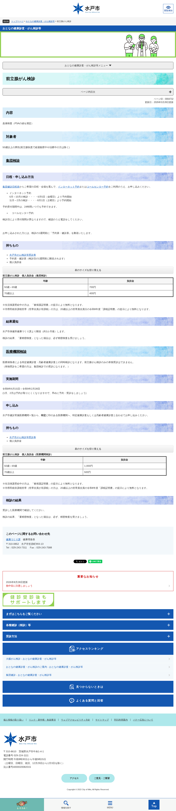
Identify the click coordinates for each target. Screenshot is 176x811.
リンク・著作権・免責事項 (42, 720)
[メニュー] (110, 804)
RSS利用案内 (121, 720)
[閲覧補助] (168, 8)
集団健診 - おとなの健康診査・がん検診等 (29, 675)
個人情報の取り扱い (13, 720)
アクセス (74, 778)
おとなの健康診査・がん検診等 (40, 21)
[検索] (66, 804)
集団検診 (13, 160)
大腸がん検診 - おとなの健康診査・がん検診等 (31, 658)
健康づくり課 (13, 539)
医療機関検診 (16, 351)
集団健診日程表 (11, 186)
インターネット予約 (69, 186)
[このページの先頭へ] (154, 804)
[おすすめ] (22, 804)
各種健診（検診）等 (18, 625)
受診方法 (11, 636)
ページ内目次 (88, 91)
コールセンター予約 (97, 186)
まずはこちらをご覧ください (24, 613)
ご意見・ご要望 (102, 778)
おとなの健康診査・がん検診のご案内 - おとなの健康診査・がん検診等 (44, 666)
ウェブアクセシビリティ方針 (75, 720)
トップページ (17, 21)
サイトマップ (102, 720)
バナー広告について (143, 720)
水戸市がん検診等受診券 (22, 255)
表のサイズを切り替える (88, 270)
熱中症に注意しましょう (19, 585)
